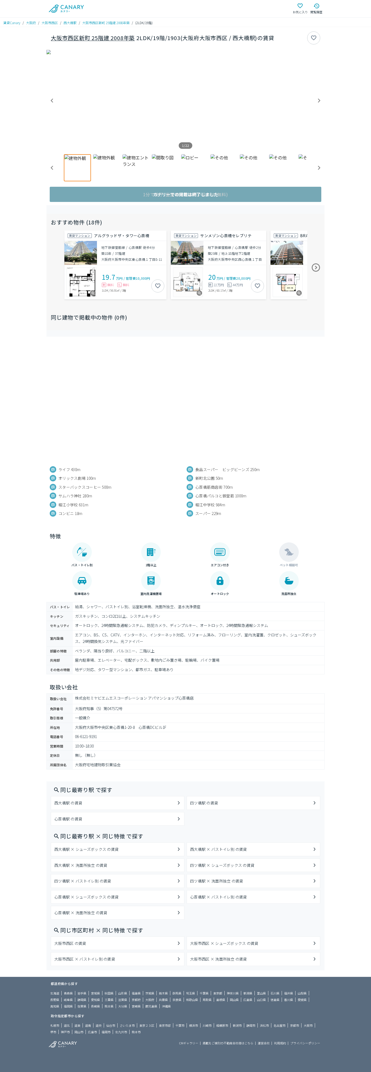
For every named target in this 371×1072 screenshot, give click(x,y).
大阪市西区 (50, 22)
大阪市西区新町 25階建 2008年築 (106, 22)
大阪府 (31, 22)
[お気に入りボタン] (313, 37)
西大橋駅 (70, 22)
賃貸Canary (11, 22)
